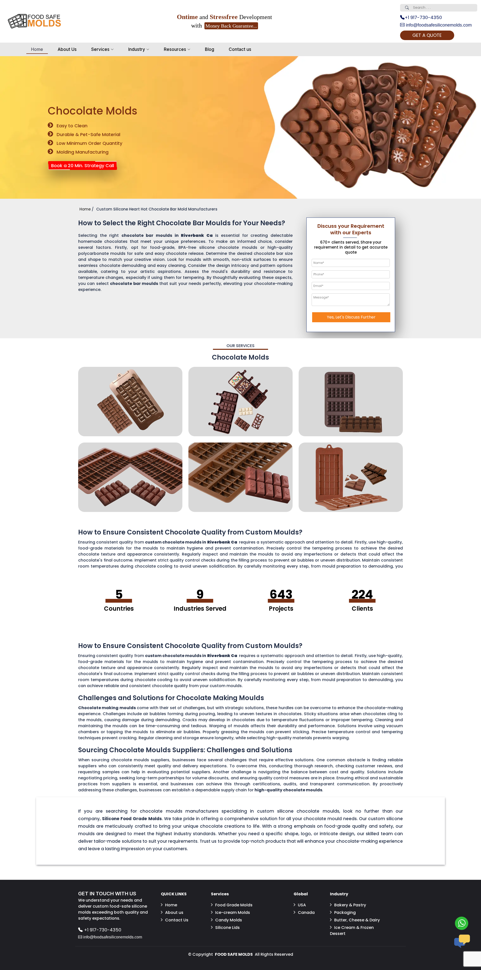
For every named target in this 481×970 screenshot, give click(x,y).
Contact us (240, 49)
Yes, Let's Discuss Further (351, 317)
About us (174, 912)
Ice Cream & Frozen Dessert (352, 930)
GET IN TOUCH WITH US (107, 894)
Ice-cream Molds (232, 912)
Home (37, 49)
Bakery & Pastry (350, 905)
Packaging (345, 912)
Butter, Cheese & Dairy (357, 920)
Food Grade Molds (234, 905)
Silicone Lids (227, 927)
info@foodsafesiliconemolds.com (438, 25)
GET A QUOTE (427, 35)
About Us (67, 49)
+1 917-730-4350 (423, 17)
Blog (209, 49)
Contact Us (176, 920)
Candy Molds (228, 920)
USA (302, 905)
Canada (306, 912)
